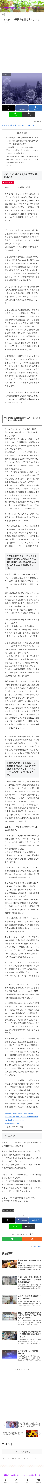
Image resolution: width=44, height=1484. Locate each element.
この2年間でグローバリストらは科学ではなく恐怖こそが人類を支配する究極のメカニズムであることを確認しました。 (22, 150)
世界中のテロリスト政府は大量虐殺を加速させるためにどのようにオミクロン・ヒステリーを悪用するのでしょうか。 (22, 159)
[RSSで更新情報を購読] (32, 1239)
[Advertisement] (22, 48)
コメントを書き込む (22, 1452)
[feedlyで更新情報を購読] (12, 1239)
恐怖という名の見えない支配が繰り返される (22, 137)
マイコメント (11, 166)
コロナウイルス (9, 1210)
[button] (28, 114)
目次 (19, 133)
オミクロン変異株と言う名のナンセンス (18, 125)
